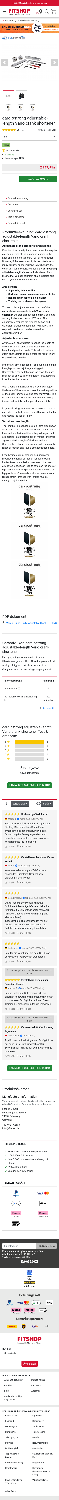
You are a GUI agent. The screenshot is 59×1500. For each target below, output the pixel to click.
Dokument (13, 204)
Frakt (6, 1391)
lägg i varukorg (38, 178)
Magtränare (38, 1462)
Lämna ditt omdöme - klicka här (29, 785)
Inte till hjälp (25, 846)
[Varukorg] (55, 12)
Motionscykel (11, 1448)
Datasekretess (38, 1380)
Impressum (36, 1385)
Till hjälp (11, 846)
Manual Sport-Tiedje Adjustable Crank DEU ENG (31, 623)
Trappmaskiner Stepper (12, 1455)
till (10, 1353)
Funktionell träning (14, 1462)
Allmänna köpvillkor (13, 1380)
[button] (8, 96)
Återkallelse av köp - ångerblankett (13, 1398)
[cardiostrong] (13, 37)
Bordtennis (10, 1432)
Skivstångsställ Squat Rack (42, 1455)
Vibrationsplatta (40, 1480)
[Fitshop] (19, 11)
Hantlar (35, 1437)
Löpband (9, 1421)
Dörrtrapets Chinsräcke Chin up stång (41, 1471)
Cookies (8, 1385)
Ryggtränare (11, 1468)
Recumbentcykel (40, 1443)
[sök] (47, 11)
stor (6, 136)
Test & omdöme (16, 216)
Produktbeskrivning (18, 198)
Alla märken (10, 1491)
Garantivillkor (15, 210)
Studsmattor (38, 1426)
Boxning (9, 1443)
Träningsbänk (38, 1432)
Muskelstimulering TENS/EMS (13, 1482)
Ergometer (37, 1415)
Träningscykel (11, 1437)
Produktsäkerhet (16, 223)
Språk (46, 803)
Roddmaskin (38, 1421)
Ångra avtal (29, 1363)
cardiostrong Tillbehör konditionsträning (22, 20)
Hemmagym (11, 1426)
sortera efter (19, 803)
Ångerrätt (35, 1391)
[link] (16, 1193)
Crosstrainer (11, 1415)
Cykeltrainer (38, 1448)
